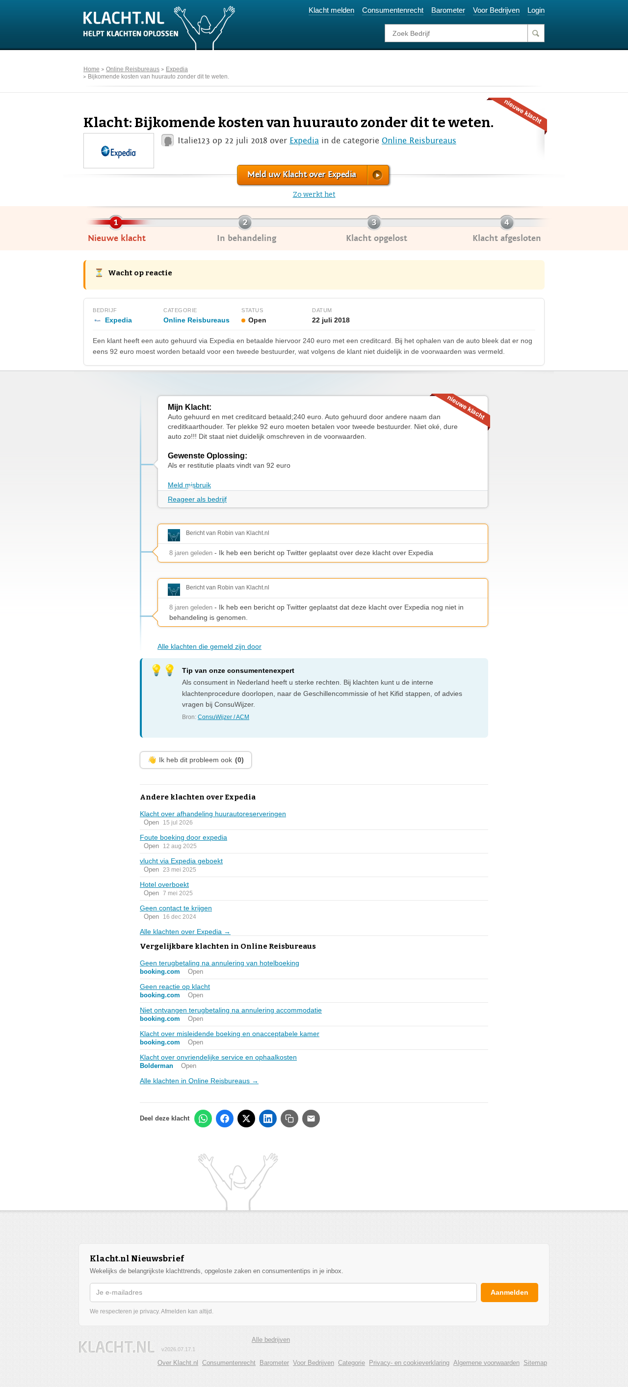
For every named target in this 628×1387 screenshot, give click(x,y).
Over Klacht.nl (177, 1362)
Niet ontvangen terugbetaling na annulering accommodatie (231, 1010)
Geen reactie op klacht (175, 986)
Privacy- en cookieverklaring (409, 1362)
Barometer (448, 10)
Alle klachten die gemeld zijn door (209, 646)
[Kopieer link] (289, 1118)
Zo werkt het (314, 194)
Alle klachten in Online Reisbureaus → (199, 1081)
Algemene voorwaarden (486, 1362)
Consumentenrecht (392, 10)
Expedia (177, 69)
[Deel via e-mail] (311, 1118)
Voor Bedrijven (496, 10)
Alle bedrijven (271, 1339)
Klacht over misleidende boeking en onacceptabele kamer (229, 1034)
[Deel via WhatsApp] (203, 1118)
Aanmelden (509, 1292)
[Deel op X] (246, 1118)
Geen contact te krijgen (176, 908)
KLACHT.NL (116, 1347)
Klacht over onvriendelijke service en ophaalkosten (218, 1057)
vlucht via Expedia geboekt (181, 861)
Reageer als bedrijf (197, 499)
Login (536, 10)
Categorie (351, 1362)
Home (91, 69)
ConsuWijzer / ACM (223, 717)
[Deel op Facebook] (225, 1118)
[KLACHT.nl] (159, 27)
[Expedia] (118, 150)
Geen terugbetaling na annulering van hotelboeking (219, 963)
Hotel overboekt (164, 884)
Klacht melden (331, 10)
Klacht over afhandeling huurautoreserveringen (213, 814)
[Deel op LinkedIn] (268, 1118)
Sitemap (535, 1362)
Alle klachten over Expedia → (185, 931)
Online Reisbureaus (132, 69)
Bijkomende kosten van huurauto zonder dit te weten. (158, 76)
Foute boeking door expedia (183, 837)
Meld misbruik (189, 485)
